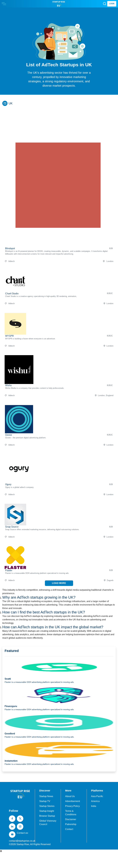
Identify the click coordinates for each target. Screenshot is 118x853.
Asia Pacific (97, 796)
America (95, 801)
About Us (70, 796)
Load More (59, 583)
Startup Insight (46, 811)
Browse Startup (47, 816)
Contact (69, 829)
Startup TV (44, 801)
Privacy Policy (72, 806)
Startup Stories (46, 806)
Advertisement (72, 801)
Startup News (46, 796)
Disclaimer (70, 819)
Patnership (70, 824)
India (93, 806)
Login (111, 4)
